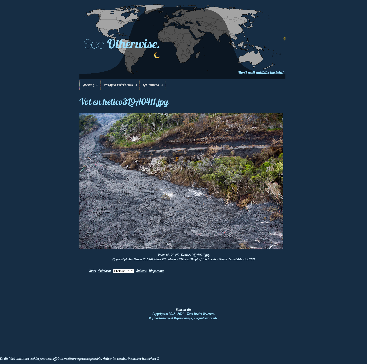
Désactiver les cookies (142, 358)
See (94, 44)
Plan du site (183, 309)
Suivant (141, 271)
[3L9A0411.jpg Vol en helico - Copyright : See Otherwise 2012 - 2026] (181, 247)
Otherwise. (133, 44)
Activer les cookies (115, 358)
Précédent (104, 271)
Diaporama (156, 271)
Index (92, 271)
